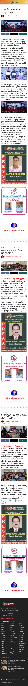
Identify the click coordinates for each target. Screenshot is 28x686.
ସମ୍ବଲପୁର (21, 645)
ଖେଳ (2, 645)
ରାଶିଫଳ (21, 641)
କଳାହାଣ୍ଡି (3, 635)
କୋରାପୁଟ (3, 641)
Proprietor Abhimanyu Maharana (13, 15)
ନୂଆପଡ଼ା (12, 635)
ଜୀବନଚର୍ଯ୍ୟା (12, 621)
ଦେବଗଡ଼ (12, 627)
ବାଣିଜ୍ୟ (12, 649)
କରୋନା (2, 633)
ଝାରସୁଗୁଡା (12, 623)
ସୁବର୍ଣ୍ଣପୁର (21, 649)
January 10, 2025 (6, 18)
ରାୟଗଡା (21, 639)
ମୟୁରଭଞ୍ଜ (21, 629)
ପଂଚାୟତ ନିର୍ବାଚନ (13, 637)
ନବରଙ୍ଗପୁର (13, 631)
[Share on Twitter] (14, 34)
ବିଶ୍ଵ (20, 621)
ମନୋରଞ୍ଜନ (21, 627)
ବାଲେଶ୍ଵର (12, 651)
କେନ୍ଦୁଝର (3, 637)
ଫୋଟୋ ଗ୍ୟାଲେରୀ (12, 642)
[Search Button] (26, 2)
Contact (23, 679)
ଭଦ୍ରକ (20, 625)
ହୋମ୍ (20, 651)
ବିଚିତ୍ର (11, 653)
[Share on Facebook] (5, 34)
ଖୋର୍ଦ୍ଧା (2, 647)
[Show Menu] (2, 2)
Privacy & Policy (16, 679)
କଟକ (2, 629)
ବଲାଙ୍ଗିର (12, 647)
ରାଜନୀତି (21, 637)
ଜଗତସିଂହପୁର (4, 653)
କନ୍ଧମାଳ (3, 631)
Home (2, 6)
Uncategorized (5, 621)
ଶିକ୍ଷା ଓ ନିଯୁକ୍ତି (22, 643)
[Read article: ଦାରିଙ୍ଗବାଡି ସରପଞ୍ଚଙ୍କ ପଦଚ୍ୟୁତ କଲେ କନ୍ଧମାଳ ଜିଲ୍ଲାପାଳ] (4, 662)
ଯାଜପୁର (21, 635)
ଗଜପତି (2, 649)
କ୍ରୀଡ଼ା (2, 643)
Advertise (8, 679)
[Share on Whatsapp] (23, 34)
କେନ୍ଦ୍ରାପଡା (3, 639)
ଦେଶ (11, 629)
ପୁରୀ (11, 639)
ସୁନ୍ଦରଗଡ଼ (21, 647)
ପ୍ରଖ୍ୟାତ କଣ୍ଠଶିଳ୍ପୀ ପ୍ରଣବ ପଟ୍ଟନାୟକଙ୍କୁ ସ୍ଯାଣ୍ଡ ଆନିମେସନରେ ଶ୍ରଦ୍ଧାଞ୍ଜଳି (16, 668)
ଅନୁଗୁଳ (2, 623)
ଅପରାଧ (2, 625)
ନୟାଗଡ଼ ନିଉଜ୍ (13, 633)
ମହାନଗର (21, 631)
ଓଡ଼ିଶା (6, 6)
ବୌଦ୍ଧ (20, 623)
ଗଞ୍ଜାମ (2, 651)
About (2, 679)
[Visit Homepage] (14, 2)
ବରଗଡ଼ (11, 645)
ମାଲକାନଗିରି (21, 633)
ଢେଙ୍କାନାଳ (12, 625)
